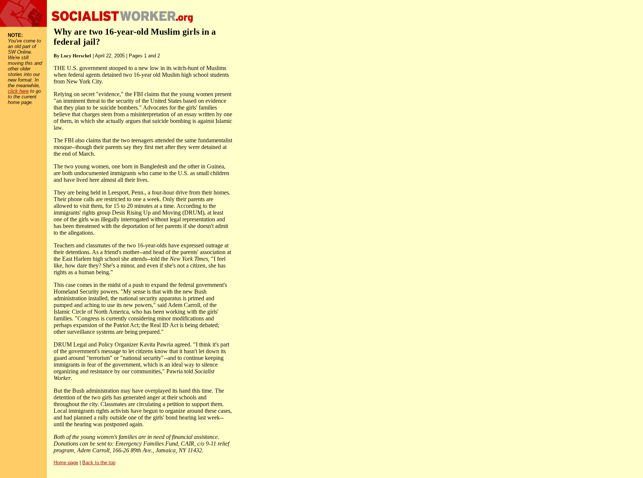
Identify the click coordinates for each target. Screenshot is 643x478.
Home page (66, 462)
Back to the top (98, 462)
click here (18, 91)
